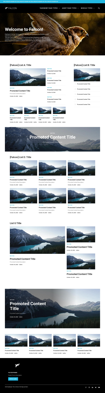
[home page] (10, 8)
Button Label (13, 378)
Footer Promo (12, 372)
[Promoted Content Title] (28, 77)
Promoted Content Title (20, 91)
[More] (59, 8)
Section (12, 88)
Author (20, 96)
